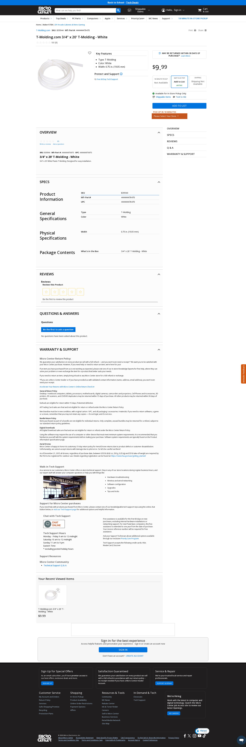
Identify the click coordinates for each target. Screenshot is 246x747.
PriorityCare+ (137, 18)
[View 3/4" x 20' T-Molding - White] (52, 595)
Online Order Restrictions (81, 703)
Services (121, 18)
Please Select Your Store (165, 116)
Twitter (190, 736)
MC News (153, 18)
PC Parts (76, 18)
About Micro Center (65, 738)
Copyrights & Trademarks (115, 740)
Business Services (110, 717)
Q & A (170, 147)
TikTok (204, 736)
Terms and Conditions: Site (68, 740)
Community (107, 696)
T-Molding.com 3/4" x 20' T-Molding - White (51, 610)
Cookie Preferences (150, 740)
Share (201, 30)
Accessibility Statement (85, 738)
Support (166, 18)
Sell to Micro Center (110, 713)
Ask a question (58, 144)
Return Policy (44, 700)
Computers (92, 18)
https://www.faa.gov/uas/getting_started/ (128, 456)
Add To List (179, 105)
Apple (107, 18)
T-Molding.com (43, 30)
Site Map (105, 723)
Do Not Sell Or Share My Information (152, 738)
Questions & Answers (59, 313)
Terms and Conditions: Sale (92, 740)
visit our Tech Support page (65, 509)
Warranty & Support (59, 349)
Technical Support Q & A (55, 565)
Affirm (73, 710)
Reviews (47, 274)
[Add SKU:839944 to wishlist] (58, 590)
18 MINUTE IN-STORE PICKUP (193, 18)
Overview (48, 132)
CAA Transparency (128, 738)
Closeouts (138, 696)
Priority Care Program (130, 538)
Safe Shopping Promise (49, 706)
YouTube (199, 736)
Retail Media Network (111, 720)
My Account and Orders (49, 696)
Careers (105, 710)
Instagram (194, 736)
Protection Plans (46, 713)
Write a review (45, 144)
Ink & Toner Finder (110, 706)
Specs (44, 181)
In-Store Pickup (77, 696)
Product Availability (78, 700)
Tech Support (139, 700)
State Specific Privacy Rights (107, 738)
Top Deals (61, 18)
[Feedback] (243, 373)
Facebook (184, 736)
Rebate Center (108, 703)
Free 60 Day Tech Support (107, 79)
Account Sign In (134, 740)
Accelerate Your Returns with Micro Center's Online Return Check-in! (67, 387)
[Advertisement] (123, 629)
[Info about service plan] (121, 73)
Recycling (43, 710)
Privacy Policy (173, 738)
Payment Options (77, 706)
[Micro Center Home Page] (45, 9)
